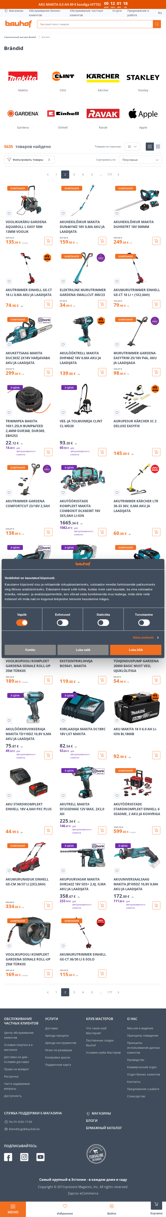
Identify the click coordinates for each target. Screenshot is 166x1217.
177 (109, 174)
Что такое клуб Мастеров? (96, 1030)
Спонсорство (136, 1096)
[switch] (62, 623)
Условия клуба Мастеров (103, 1052)
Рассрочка (11, 1076)
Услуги (117, 11)
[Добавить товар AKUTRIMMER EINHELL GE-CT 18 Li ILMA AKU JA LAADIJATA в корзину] (48, 304)
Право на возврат (16, 1069)
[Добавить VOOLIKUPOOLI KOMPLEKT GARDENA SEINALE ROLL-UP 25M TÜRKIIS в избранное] (9, 946)
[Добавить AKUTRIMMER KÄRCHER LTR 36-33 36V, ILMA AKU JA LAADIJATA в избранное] (117, 492)
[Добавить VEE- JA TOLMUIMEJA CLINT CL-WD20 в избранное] (63, 412)
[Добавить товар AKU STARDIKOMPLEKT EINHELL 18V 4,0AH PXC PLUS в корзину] (48, 830)
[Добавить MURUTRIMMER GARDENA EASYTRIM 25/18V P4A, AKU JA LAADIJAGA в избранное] (117, 344)
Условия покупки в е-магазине (19, 1047)
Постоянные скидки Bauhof (100, 1042)
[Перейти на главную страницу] (18, 24)
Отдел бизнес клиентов (143, 1074)
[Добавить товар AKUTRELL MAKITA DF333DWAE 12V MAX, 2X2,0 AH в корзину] (102, 830)
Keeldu (30, 650)
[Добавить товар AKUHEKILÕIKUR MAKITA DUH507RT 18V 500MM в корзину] (156, 241)
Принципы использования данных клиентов (143, 1047)
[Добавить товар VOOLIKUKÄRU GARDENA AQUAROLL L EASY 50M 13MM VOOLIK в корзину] (48, 241)
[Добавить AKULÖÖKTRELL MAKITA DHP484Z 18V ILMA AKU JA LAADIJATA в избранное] (63, 344)
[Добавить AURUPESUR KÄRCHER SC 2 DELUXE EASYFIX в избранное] (117, 412)
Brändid (45, 37)
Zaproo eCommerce (83, 1193)
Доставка (51, 1028)
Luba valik (83, 650)
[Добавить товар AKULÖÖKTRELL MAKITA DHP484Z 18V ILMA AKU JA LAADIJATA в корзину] (102, 372)
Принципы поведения (142, 1035)
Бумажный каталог (104, 1128)
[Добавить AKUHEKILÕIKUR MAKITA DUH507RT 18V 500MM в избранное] (117, 213)
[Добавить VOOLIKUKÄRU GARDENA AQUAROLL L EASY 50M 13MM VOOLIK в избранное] (9, 213)
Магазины (16, 11)
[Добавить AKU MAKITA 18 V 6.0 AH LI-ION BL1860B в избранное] (117, 720)
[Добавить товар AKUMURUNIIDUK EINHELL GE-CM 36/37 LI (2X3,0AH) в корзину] (48, 905)
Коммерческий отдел (142, 1067)
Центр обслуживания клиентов (19, 1035)
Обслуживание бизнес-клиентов (45, 13)
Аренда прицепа (57, 1035)
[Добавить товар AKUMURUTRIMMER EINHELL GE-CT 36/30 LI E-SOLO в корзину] (102, 973)
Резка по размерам (58, 1050)
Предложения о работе (138, 13)
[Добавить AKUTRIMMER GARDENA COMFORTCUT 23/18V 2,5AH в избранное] (9, 492)
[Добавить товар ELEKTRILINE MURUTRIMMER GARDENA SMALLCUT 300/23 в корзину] (102, 304)
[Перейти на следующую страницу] (118, 174)
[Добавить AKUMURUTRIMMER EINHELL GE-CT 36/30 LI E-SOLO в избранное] (63, 946)
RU (160, 13)
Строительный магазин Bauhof (20, 37)
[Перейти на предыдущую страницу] (48, 174)
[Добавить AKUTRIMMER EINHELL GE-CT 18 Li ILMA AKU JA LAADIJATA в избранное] (9, 281)
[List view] (158, 147)
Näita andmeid (143, 637)
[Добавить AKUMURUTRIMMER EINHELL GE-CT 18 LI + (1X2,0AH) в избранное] (117, 281)
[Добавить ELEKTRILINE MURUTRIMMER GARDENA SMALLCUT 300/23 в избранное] (63, 281)
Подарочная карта (58, 1065)
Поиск (157, 24)
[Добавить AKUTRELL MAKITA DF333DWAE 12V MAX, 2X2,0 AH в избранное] (63, 796)
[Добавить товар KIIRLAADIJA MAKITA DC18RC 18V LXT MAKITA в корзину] (102, 755)
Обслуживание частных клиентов (86, 13)
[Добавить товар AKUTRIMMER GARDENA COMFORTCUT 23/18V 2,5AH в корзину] (48, 532)
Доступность (13, 1096)
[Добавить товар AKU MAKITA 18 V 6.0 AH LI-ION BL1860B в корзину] (156, 755)
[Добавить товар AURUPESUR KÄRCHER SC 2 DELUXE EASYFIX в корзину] (156, 452)
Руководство (135, 1060)
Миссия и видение (140, 1028)
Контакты (133, 1082)
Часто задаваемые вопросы (17, 1086)
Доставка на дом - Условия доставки (16, 1059)
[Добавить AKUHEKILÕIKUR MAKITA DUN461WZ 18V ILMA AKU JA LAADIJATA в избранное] (63, 213)
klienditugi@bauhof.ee (24, 1129)
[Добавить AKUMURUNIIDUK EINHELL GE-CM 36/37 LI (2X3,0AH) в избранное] (9, 871)
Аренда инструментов (60, 1043)
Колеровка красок (57, 1057)
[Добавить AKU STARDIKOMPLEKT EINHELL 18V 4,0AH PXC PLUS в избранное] (9, 796)
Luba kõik (136, 650)
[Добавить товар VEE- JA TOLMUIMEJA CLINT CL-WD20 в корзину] (102, 452)
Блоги (92, 1120)
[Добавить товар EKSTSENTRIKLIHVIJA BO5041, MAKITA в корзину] (102, 680)
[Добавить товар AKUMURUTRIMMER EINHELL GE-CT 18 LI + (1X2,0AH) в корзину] (156, 304)
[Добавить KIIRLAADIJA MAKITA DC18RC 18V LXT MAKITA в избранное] (63, 720)
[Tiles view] (150, 147)
